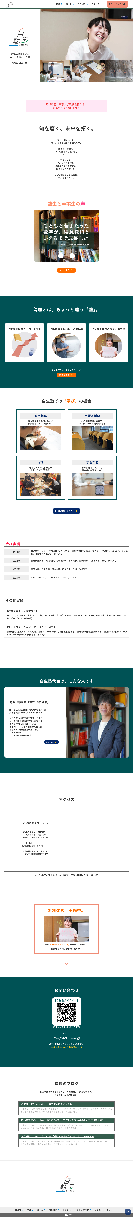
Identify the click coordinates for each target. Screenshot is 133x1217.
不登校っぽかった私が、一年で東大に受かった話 (46, 1104)
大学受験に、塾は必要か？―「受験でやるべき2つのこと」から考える (57, 1136)
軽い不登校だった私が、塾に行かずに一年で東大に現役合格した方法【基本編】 (63, 1120)
